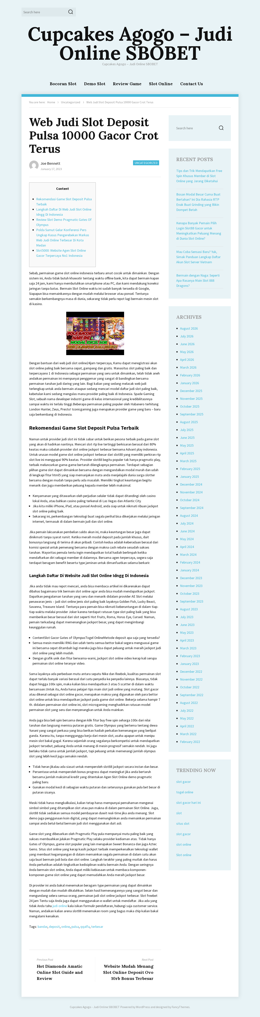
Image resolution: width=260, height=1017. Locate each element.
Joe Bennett (50, 163)
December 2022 (191, 671)
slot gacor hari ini (188, 802)
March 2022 (188, 734)
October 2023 (189, 593)
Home (51, 102)
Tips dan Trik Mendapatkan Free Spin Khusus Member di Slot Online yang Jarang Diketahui (199, 176)
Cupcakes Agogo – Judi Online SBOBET (130, 43)
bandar (42, 926)
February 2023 (190, 656)
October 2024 (189, 500)
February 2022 (190, 741)
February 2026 (190, 375)
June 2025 (187, 437)
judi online (60, 906)
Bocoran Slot (63, 83)
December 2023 (191, 578)
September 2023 (191, 601)
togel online (184, 792)
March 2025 (188, 461)
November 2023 (191, 586)
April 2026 (187, 359)
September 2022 (191, 695)
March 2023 (188, 648)
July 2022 (186, 710)
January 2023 (189, 664)
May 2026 (187, 352)
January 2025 (189, 476)
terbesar (97, 926)
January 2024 (189, 570)
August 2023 (189, 609)
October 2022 (189, 687)
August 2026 (189, 328)
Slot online (183, 855)
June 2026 (187, 344)
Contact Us (191, 83)
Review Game (127, 83)
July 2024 (186, 523)
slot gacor (183, 781)
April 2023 (187, 640)
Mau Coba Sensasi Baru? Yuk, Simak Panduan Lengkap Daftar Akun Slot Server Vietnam (198, 257)
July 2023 (186, 617)
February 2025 (190, 469)
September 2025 (191, 414)
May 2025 (187, 445)
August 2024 (189, 515)
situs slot (182, 823)
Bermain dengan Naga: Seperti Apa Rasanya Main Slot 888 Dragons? (198, 280)
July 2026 (186, 336)
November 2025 (191, 398)
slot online (183, 844)
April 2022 (187, 726)
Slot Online (161, 83)
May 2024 (187, 539)
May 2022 (187, 718)
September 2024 (191, 508)
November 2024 (191, 492)
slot (179, 813)
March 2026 (188, 367)
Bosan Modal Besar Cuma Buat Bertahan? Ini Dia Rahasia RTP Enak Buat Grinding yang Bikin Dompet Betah (198, 202)
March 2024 (188, 554)
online (65, 926)
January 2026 (189, 383)
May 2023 (187, 632)
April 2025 (187, 453)
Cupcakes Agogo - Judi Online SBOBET (95, 1007)
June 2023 (187, 625)
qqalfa (85, 926)
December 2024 (191, 484)
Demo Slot (94, 83)
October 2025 (189, 406)
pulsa (75, 926)
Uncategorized (70, 102)
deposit (54, 926)
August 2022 (189, 703)
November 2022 (191, 679)
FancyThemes (181, 1007)
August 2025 (189, 422)
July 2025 (186, 430)
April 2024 (187, 547)
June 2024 (187, 531)
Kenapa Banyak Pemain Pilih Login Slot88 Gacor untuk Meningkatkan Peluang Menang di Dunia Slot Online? (198, 231)
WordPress (143, 1007)
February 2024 (190, 562)
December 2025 (191, 391)
